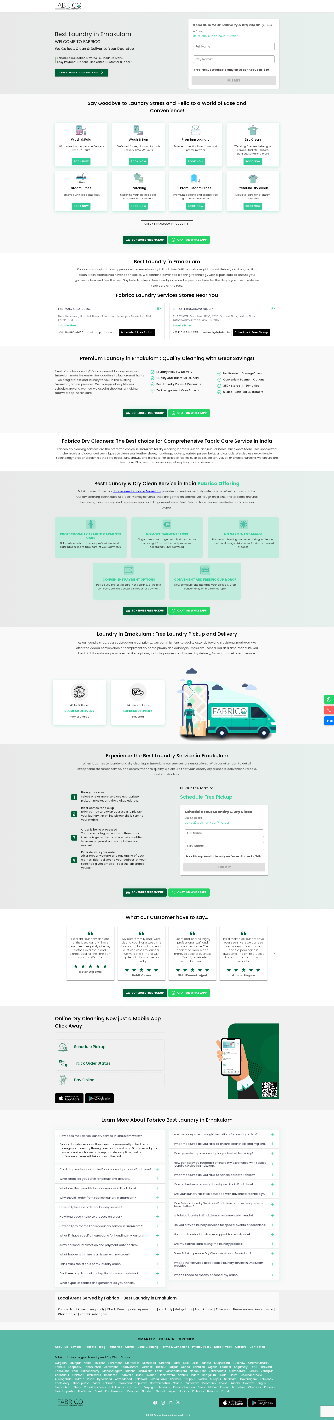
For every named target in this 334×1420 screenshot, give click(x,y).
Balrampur (115, 1363)
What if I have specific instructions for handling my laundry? (102, 1235)
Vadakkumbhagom (93, 1314)
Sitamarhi (230, 1379)
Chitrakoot (132, 1363)
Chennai (164, 1363)
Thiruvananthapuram (132, 1383)
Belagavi (212, 1391)
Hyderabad (104, 1379)
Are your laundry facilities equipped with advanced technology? (219, 1194)
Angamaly (97, 1309)
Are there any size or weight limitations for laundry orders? (216, 1134)
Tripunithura (92, 1367)
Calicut (177, 1383)
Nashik (203, 1379)
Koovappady (126, 1309)
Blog (102, 1347)
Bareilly (253, 1371)
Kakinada (109, 1383)
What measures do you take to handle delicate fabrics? (214, 1175)
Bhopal (160, 1391)
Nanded (147, 1391)
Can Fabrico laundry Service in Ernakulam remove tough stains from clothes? (218, 1204)
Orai (186, 1363)
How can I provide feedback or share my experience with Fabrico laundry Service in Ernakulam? (220, 1164)
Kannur (130, 1371)
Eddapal (225, 1367)
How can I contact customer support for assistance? (212, 1234)
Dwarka (226, 1391)
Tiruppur (189, 1379)
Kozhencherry (90, 1371)
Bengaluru (209, 1375)
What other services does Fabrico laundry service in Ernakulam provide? (218, 1264)
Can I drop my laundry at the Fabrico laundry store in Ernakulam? (106, 1169)
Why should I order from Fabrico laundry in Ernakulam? (98, 1198)
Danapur (133, 1391)
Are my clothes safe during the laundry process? (209, 1244)
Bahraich (199, 1367)
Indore (195, 1375)
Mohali (212, 1387)
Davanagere (248, 1379)
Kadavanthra (129, 1367)
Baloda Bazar (158, 1379)
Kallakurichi (116, 1387)
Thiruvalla (126, 1375)
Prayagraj (150, 1387)
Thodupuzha (80, 1383)
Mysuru (183, 1375)
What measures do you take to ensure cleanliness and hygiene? (220, 1144)
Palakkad (141, 1379)
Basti (177, 1363)
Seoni (201, 1387)
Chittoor (78, 1375)
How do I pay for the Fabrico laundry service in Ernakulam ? (101, 1226)
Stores (129, 1347)
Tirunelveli (238, 1387)
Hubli (139, 1375)
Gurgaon (61, 1363)
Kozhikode (149, 1363)
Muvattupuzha (65, 1391)
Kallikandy (266, 1379)
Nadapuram (198, 1371)
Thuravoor (224, 1309)
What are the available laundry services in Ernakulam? (98, 1188)
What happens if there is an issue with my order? (95, 1254)
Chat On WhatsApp (192, 240)
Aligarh (212, 1367)
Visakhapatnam (251, 1375)
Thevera (266, 1367)
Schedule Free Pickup (148, 240)
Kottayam (134, 1387)
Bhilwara (175, 1379)
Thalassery (62, 1383)
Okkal (111, 1309)
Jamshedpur (217, 1371)
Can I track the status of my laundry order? (90, 1264)
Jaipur (172, 1391)
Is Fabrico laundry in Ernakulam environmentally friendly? (213, 1215)
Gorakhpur (111, 1367)
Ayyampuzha (147, 1309)
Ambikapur (94, 1375)
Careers (240, 1347)
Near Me (90, 1347)
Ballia (195, 1363)
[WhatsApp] (329, 699)
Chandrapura (68, 1314)
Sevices (76, 1347)
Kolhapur (198, 1391)
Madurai (164, 1387)
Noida (87, 1363)
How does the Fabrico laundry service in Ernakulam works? (101, 1136)
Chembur (254, 1387)
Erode (223, 1375)
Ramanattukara (176, 1371)
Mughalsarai (222, 1363)
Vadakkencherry (95, 1387)
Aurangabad (63, 1379)
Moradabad (62, 1387)
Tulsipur (100, 1363)
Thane (223, 1383)
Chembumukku (258, 1363)
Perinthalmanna (184, 1387)
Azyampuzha (264, 1309)
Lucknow (239, 1363)
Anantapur (62, 1375)
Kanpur (206, 1363)
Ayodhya (249, 1383)
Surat (98, 1391)
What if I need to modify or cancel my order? (206, 1275)
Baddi (96, 1383)
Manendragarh (112, 1371)
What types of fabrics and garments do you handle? (97, 1283)
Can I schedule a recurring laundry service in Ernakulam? (213, 1184)
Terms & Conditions (175, 1347)
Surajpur (215, 1379)
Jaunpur (75, 1363)
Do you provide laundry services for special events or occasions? (220, 1225)
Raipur (174, 1367)
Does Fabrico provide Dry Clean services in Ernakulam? (212, 1253)
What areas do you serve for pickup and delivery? (95, 1179)
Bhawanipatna (160, 1383)
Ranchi (235, 1383)
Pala (75, 1371)
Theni (77, 1387)
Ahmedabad (123, 1379)
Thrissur (60, 1367)
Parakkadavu (204, 1309)
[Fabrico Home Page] (68, 6)
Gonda (185, 1367)
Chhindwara (167, 1375)
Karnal (224, 1387)
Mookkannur (79, 1309)
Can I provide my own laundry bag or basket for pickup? (214, 1153)
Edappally (74, 1367)
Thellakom (62, 1371)
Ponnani (269, 1387)
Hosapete (110, 1375)
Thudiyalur (85, 1391)
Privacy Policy (201, 1347)
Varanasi (147, 1367)
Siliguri (262, 1383)
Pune (90, 1379)
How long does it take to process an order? (91, 1216)
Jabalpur (267, 1371)
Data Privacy (223, 1347)
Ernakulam (145, 1371)
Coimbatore (237, 1371)
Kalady (63, 1309)
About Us (61, 1347)
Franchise (115, 1347)
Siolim (234, 1375)
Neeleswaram (243, 1309)
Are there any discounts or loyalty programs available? (99, 1273)
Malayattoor (184, 1309)
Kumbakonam (114, 1391)
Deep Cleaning (147, 1347)
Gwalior (151, 1375)
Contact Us (258, 1347)
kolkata (79, 1379)
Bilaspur (161, 1367)
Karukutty (166, 1309)
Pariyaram (192, 1383)
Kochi (159, 1371)
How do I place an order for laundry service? (91, 1207)
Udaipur (184, 1391)
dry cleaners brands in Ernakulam (137, 491)
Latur (254, 1367)
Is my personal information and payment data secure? (99, 1245)
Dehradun (209, 1383)
